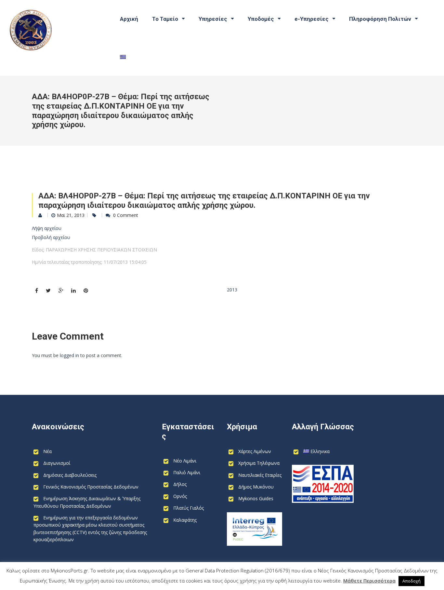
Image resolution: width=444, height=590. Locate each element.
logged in (69, 355)
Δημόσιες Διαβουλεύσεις (70, 475)
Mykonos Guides (255, 498)
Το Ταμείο (165, 19)
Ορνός (180, 496)
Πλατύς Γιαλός (188, 508)
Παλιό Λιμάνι (186, 472)
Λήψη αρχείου (46, 228)
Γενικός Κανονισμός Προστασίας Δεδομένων (90, 487)
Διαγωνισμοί (56, 463)
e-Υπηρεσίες (311, 19)
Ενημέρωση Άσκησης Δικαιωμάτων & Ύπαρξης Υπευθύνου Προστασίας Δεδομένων (86, 502)
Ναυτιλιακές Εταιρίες (259, 475)
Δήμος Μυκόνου (256, 487)
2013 (232, 290)
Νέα (47, 451)
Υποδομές (261, 19)
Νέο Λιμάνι (184, 461)
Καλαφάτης (185, 520)
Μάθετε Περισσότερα (369, 580)
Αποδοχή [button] (411, 581)
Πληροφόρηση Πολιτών (380, 19)
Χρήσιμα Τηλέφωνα (259, 463)
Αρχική (129, 19)
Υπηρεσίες (213, 19)
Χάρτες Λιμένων (254, 451)
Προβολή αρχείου (51, 237)
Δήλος (180, 484)
